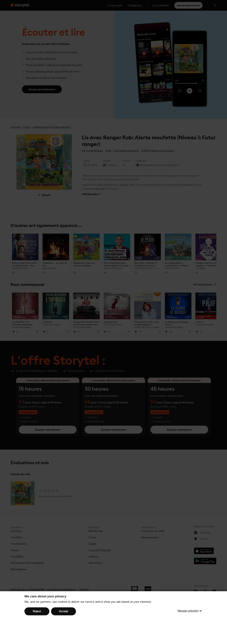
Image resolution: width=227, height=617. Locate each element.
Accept (63, 611)
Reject (37, 611)
